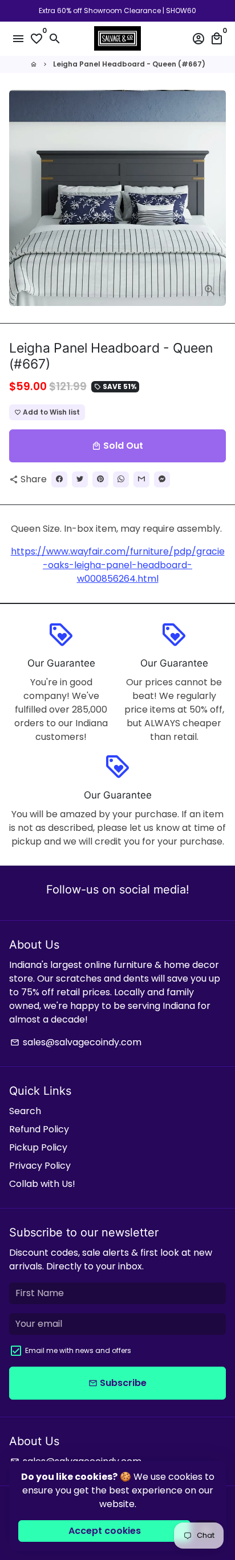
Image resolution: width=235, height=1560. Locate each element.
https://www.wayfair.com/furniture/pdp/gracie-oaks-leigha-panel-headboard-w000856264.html (118, 565)
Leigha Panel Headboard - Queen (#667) (129, 64)
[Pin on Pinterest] (100, 479)
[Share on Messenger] (162, 479)
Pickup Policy (38, 1147)
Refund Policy (39, 1129)
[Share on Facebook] (59, 479)
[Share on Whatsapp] (121, 479)
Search (25, 1111)
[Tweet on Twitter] (80, 479)
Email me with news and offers (78, 1350)
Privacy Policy (40, 1165)
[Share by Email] (141, 479)
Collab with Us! (42, 1183)
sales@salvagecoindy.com (75, 1042)
